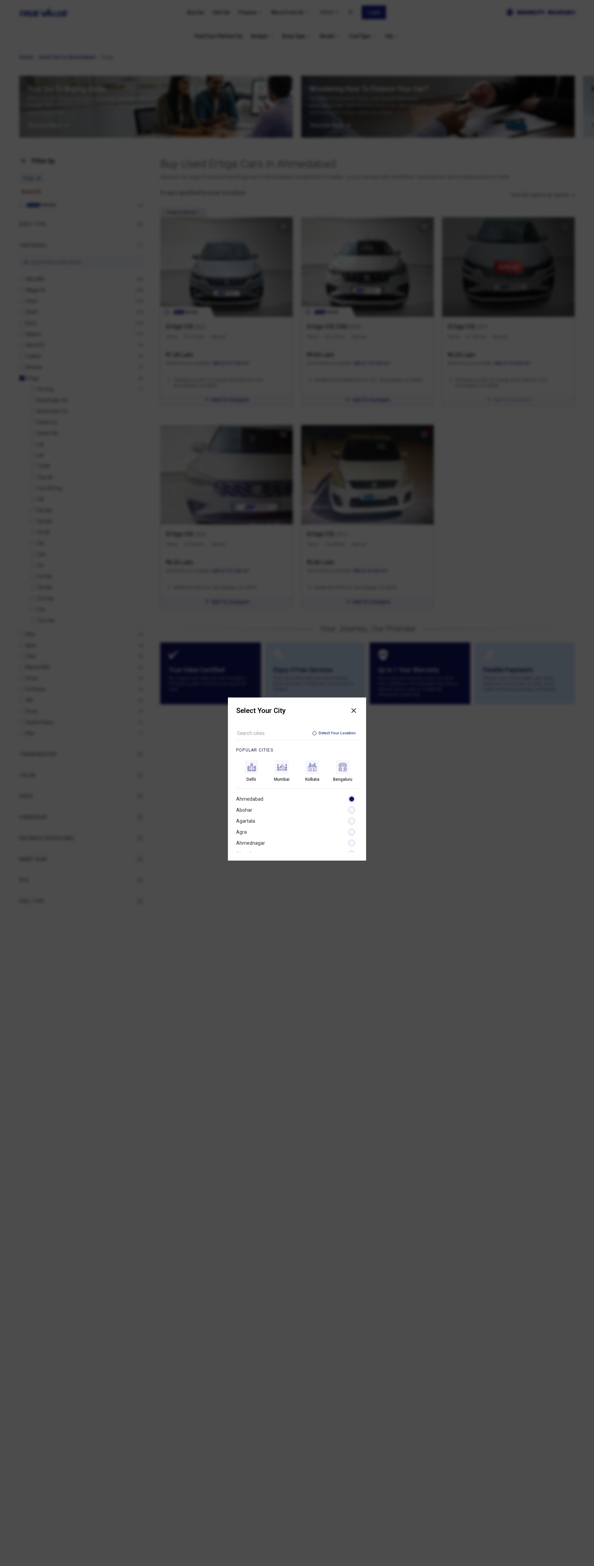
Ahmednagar (250, 843)
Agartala (245, 821)
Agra (241, 832)
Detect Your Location (337, 733)
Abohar (244, 810)
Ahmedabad (249, 799)
